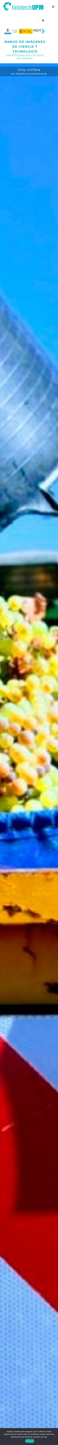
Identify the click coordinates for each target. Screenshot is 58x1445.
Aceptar (29, 1441)
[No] (54, 1436)
